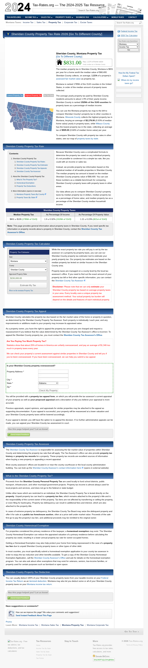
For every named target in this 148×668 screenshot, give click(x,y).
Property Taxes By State (26, 198)
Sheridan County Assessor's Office (50, 558)
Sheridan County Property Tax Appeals (31, 168)
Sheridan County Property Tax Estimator (32, 165)
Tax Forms (40, 658)
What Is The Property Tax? (26, 180)
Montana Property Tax (73, 625)
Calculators (99, 17)
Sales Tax (45, 17)
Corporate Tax (70, 22)
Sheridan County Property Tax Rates (30, 162)
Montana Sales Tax (50, 625)
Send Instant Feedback (20, 435)
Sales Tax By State (42, 652)
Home (38, 645)
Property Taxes (63, 17)
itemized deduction (38, 581)
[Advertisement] (58, 28)
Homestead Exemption (25, 183)
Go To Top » (132, 631)
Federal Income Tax (129, 31)
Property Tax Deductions (26, 186)
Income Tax (30, 17)
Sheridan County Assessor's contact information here (57, 468)
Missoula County (73, 117)
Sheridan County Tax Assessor (28, 171)
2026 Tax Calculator (129, 35)
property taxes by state (87, 138)
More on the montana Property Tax (21, 291)
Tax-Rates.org (14, 17)
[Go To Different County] (85, 34)
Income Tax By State (43, 648)
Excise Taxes (86, 22)
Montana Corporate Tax (98, 625)
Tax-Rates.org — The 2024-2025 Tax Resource (68, 5)
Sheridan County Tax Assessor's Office (83, 335)
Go (128, 50)
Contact (132, 17)
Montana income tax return (39, 584)
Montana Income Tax (28, 625)
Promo (9, 622)
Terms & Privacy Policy (134, 645)
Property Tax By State (44, 655)
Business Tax (82, 17)
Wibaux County (103, 123)
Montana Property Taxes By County (30, 194)
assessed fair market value (68, 79)
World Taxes (117, 17)
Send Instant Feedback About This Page (34, 615)
